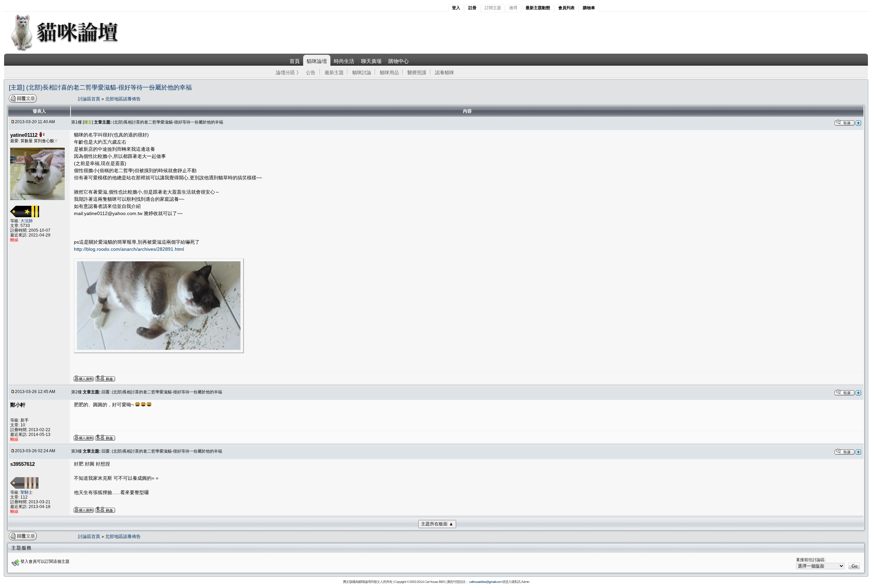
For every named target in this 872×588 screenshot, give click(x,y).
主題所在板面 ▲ (437, 523)
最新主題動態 (538, 7)
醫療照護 (416, 72)
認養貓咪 (444, 72)
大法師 (26, 220)
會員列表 (566, 7)
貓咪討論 (361, 72)
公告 (310, 72)
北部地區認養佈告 (123, 98)
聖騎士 (26, 492)
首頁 (295, 61)
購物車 (589, 7)
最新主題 (334, 72)
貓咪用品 (389, 72)
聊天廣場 (371, 61)
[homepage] (74, 50)
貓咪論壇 (317, 61)
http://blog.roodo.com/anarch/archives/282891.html (129, 249)
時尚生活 (344, 61)
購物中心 (398, 61)
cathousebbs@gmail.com (485, 582)
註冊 (472, 7)
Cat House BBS (434, 582)
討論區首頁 (90, 98)
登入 (456, 7)
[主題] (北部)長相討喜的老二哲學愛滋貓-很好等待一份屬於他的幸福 (100, 87)
